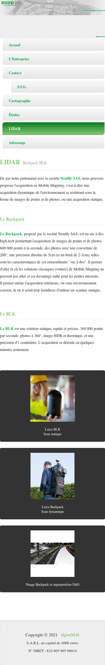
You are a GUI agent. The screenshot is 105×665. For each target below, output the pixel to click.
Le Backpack (11, 233)
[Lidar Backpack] (52, 476)
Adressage (17, 142)
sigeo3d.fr (70, 634)
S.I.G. (22, 86)
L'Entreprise (19, 58)
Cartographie (20, 100)
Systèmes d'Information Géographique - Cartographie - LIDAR (94, 11)
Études (14, 114)
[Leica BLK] (52, 398)
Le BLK (7, 328)
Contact (15, 72)
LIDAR (15, 128)
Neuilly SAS (70, 178)
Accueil (14, 44)
